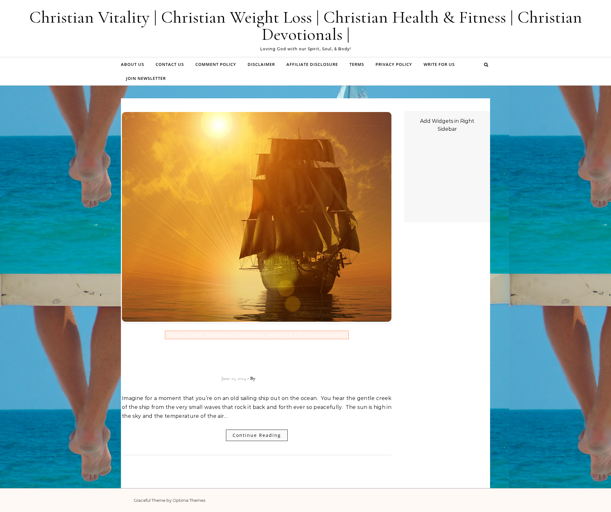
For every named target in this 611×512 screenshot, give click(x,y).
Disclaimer (261, 64)
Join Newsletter (146, 78)
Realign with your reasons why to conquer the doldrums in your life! (256, 356)
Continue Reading (257, 435)
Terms (356, 64)
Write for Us (439, 64)
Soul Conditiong (214, 335)
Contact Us (170, 64)
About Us (132, 64)
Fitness (178, 335)
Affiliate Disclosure (312, 64)
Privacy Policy (394, 64)
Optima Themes (188, 500)
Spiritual (252, 335)
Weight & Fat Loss (292, 335)
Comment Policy (215, 64)
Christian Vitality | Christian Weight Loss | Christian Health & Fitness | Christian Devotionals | (305, 26)
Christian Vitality (274, 378)
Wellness (333, 335)
